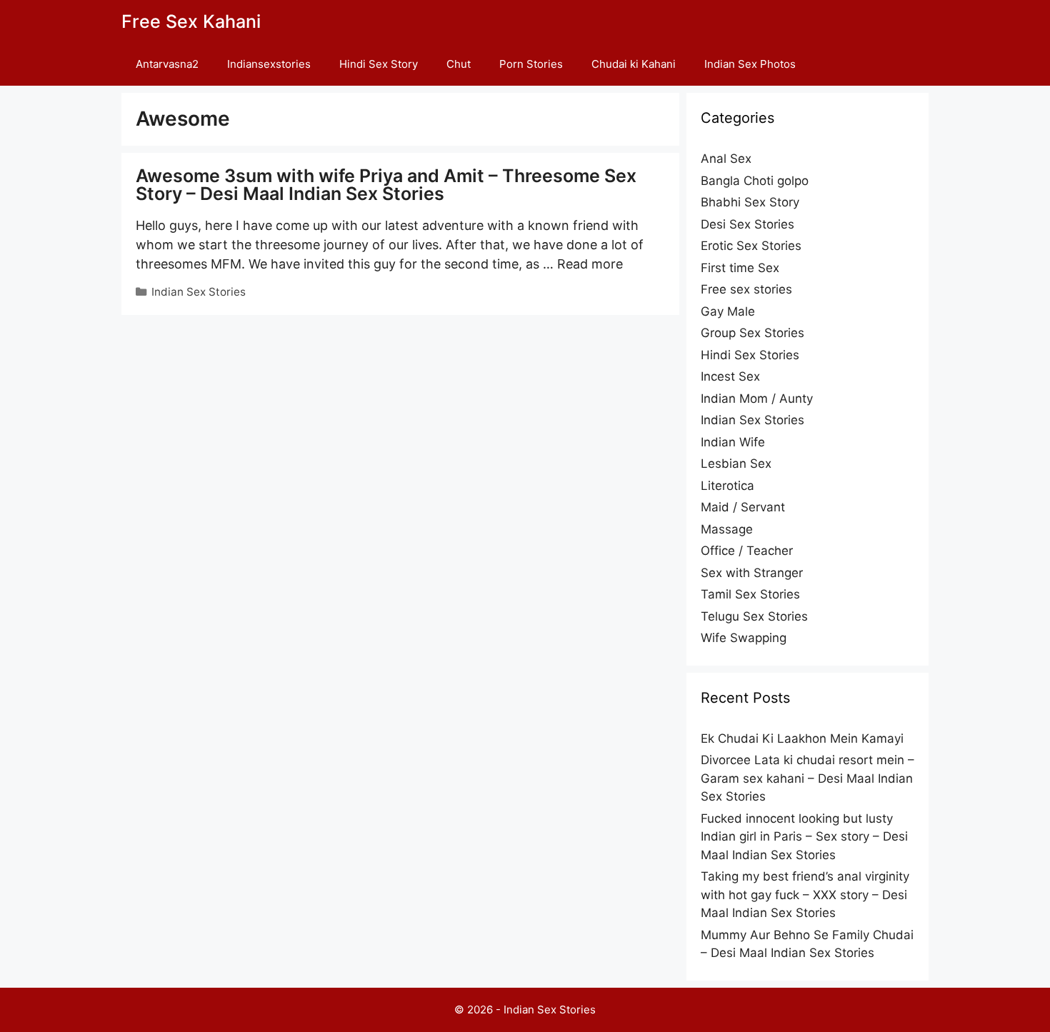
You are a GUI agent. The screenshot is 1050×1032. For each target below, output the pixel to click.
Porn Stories (531, 64)
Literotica (727, 486)
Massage (727, 529)
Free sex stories (746, 289)
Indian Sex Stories (198, 292)
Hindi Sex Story (378, 64)
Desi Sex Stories (747, 224)
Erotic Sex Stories (751, 246)
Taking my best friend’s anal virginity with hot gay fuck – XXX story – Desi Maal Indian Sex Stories (805, 894)
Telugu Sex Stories (754, 616)
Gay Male (728, 311)
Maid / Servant (743, 507)
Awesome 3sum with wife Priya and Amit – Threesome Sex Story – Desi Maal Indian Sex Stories (386, 184)
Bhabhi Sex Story (750, 202)
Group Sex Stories (752, 333)
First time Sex (740, 268)
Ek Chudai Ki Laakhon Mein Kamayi (802, 738)
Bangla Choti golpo (755, 181)
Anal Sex (726, 158)
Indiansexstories (269, 64)
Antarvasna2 (167, 64)
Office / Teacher (747, 550)
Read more (590, 263)
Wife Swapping (743, 638)
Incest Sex (730, 376)
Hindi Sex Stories (750, 355)
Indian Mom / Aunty (757, 398)
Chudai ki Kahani (633, 64)
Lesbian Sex (736, 463)
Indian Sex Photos (750, 64)
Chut (458, 64)
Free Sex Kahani (191, 21)
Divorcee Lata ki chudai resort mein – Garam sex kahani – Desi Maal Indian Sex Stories (807, 778)
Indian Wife (733, 442)
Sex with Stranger (752, 573)
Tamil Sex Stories (750, 594)
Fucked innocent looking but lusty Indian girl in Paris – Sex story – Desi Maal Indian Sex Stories (804, 836)
